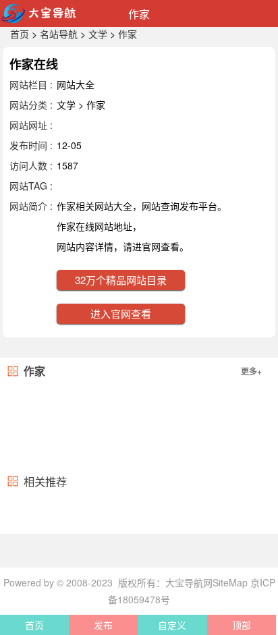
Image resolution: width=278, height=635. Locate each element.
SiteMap (230, 582)
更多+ (251, 371)
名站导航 (59, 33)
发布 (103, 625)
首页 (19, 33)
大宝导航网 (189, 582)
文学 (97, 33)
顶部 (241, 625)
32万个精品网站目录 (121, 280)
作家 (127, 33)
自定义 (172, 625)
